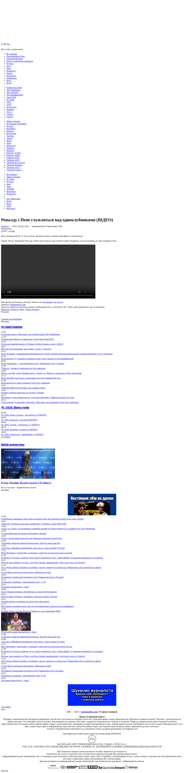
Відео (9, 83)
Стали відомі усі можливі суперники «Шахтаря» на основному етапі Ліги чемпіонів (39, 402)
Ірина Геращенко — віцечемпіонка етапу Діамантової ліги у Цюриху (32, 363)
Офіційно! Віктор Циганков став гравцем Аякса (23, 388)
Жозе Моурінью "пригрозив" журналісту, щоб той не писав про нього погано (36, 553)
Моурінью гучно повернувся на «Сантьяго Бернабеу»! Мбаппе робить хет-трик (37, 397)
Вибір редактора (12, 444)
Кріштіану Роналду (9, 309)
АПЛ (8, 104)
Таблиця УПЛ (12, 158)
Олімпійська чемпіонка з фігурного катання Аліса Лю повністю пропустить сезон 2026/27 (42, 519)
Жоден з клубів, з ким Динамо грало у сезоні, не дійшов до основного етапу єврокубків (41, 373)
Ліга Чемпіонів (13, 90)
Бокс (8, 66)
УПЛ (8, 102)
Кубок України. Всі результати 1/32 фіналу (26, 482)
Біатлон (9, 131)
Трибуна (10, 148)
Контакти (10, 208)
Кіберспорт (11, 78)
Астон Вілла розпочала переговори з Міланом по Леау (26, 572)
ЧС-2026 (10, 100)
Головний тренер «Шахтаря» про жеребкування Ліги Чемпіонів (30, 334)
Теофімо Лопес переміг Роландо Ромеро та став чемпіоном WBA (31, 611)
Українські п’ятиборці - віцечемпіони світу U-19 (23, 582)
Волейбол (10, 128)
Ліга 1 (9, 112)
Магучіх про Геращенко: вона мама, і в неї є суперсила (26, 349)
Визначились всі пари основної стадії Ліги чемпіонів (25, 383)
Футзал (9, 126)
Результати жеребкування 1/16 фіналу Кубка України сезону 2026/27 (32, 344)
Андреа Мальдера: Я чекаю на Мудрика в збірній (23, 533)
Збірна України (13, 121)
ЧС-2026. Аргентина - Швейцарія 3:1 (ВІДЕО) (22, 434)
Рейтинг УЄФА (13, 153)
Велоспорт (11, 133)
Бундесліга (11, 107)
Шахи (9, 141)
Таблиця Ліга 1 (13, 167)
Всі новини (11, 54)
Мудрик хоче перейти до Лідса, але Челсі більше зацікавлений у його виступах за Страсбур (43, 562)
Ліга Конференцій (14, 95)
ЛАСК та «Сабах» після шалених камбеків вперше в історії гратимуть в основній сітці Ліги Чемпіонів (48, 528)
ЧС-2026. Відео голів (15, 407)
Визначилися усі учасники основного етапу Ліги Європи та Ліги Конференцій (37, 358)
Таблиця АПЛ (13, 160)
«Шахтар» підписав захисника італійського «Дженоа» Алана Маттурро (34, 524)
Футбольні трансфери (16, 124)
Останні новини (11, 327)
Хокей (9, 73)
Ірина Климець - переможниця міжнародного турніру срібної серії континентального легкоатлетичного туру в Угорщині (56, 354)
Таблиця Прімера (14, 165)
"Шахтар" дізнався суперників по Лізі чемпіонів (23, 368)
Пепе (22, 309)
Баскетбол (11, 76)
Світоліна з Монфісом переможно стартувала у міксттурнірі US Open (33, 548)
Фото (8, 80)
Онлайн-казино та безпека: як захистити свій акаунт (25, 601)
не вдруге (58, 302)
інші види (10, 145)
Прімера (10, 109)
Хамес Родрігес (32, 309)
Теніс (8, 68)
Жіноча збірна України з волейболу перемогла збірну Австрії (29, 596)
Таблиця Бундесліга (15, 162)
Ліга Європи (12, 92)
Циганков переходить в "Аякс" (15, 587)
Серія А (10, 114)
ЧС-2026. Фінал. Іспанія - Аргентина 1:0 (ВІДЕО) (24, 415)
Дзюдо (9, 138)
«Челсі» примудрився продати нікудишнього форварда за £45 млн (31, 538)
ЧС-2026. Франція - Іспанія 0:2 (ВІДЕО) (19, 429)
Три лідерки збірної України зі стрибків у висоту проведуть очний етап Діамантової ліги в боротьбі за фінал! (51, 567)
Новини (10, 150)
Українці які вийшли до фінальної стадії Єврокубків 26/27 (27, 339)
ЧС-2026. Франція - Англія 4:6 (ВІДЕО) (19, 420)
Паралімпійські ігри (15, 56)
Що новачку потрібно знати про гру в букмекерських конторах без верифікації (37, 606)
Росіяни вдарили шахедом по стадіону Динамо (22, 392)
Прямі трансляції (14, 87)
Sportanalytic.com (18, 304)
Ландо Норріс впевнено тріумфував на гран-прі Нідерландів (29, 592)
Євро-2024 (11, 97)
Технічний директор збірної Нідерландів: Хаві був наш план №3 (30, 543)
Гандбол (10, 136)
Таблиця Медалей (14, 59)
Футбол (9, 63)
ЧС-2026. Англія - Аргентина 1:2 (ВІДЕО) (20, 425)
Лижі (8, 143)
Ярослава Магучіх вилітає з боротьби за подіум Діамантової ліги (31, 378)
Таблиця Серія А (14, 170)
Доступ (9, 117)
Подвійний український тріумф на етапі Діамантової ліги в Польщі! (32, 577)
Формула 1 (11, 71)
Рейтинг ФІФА (13, 155)
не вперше (47, 302)
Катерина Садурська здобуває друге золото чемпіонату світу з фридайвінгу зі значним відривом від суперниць (52, 558)
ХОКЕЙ (10, 189)
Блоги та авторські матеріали (19, 61)
